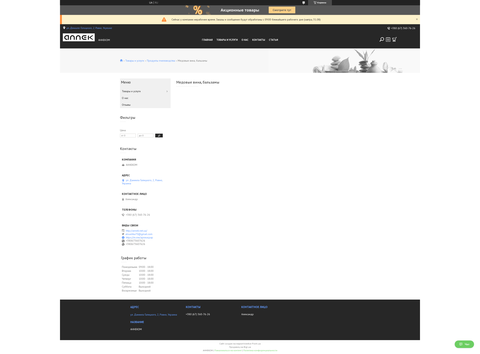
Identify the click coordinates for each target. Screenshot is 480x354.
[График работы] (388, 39)
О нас (245, 39)
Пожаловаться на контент (228, 350)
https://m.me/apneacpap (139, 237)
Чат (467, 344)
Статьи (273, 39)
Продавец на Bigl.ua (240, 347)
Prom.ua (256, 343)
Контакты (258, 39)
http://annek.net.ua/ (136, 230)
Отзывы (126, 104)
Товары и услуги (227, 39)
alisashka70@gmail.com (138, 234)
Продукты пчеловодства (161, 60)
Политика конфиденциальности (260, 350)
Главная (207, 39)
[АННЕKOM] (79, 40)
